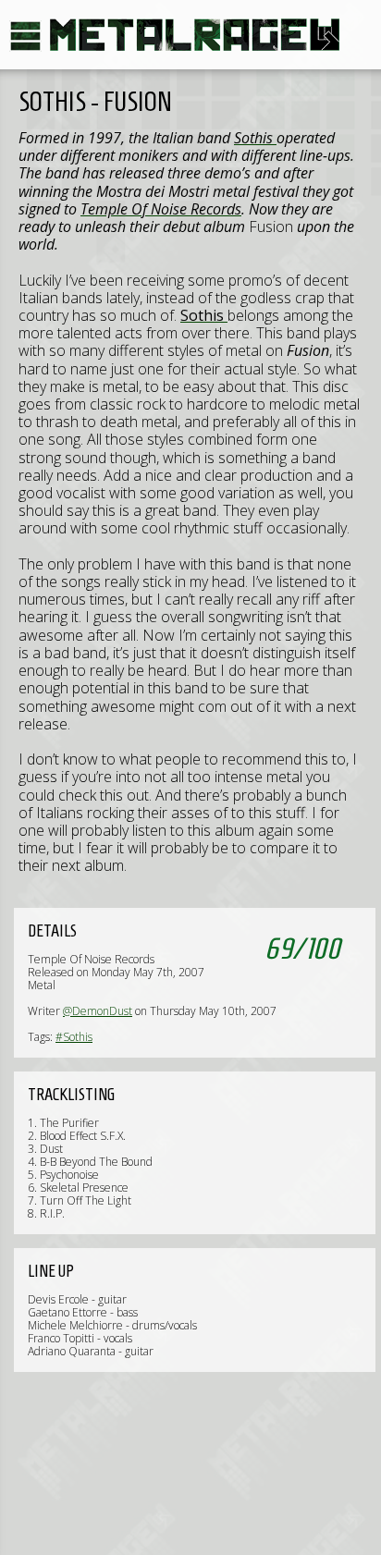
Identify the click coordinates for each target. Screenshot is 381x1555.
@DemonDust (97, 1011)
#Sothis (73, 1037)
